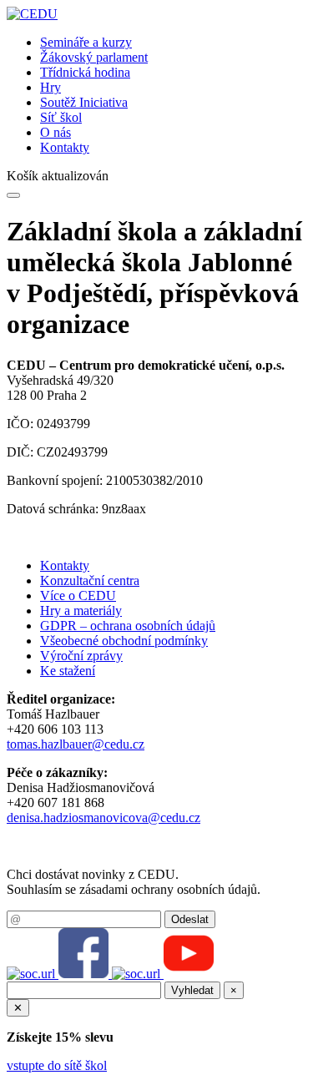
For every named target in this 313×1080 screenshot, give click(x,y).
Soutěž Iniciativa (84, 102)
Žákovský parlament (94, 57)
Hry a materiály (81, 610)
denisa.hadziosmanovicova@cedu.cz (103, 817)
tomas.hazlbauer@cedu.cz (75, 744)
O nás (55, 132)
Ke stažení (67, 671)
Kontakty (64, 147)
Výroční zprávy (81, 656)
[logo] (32, 14)
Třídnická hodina (85, 72)
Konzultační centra (89, 580)
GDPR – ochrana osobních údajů (127, 625)
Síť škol (61, 117)
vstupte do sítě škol (57, 1065)
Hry (50, 87)
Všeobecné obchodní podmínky (124, 640)
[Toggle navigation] (13, 195)
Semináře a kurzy (86, 42)
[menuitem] (173, 42)
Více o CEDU (78, 595)
